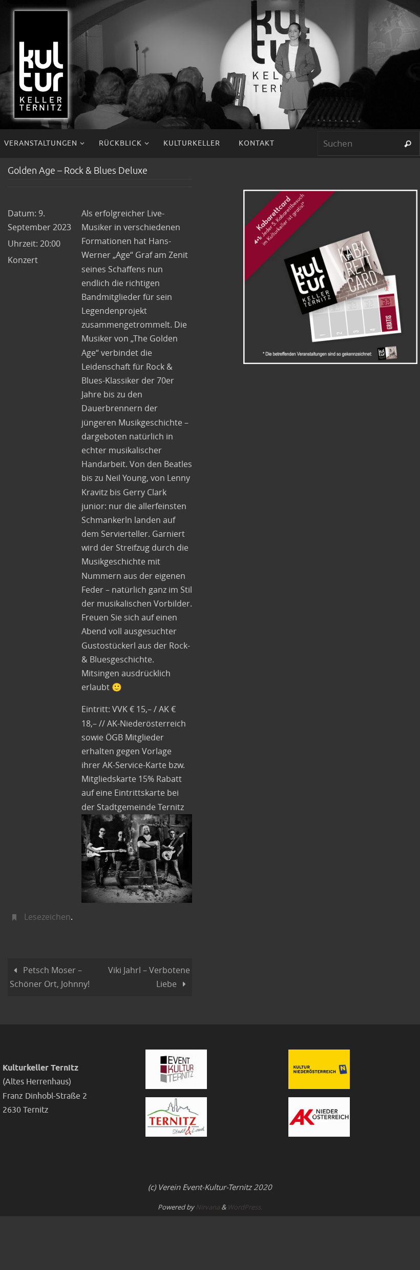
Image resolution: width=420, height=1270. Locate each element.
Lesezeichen (47, 915)
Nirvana (208, 1203)
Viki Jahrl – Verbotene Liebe (149, 973)
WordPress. (244, 1203)
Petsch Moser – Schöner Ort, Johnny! (50, 973)
